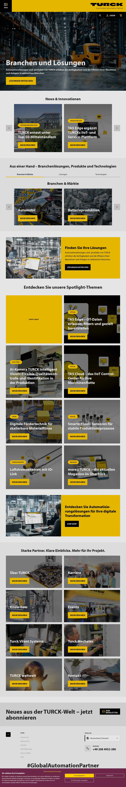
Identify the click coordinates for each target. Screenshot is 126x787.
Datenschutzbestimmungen (52, 771)
